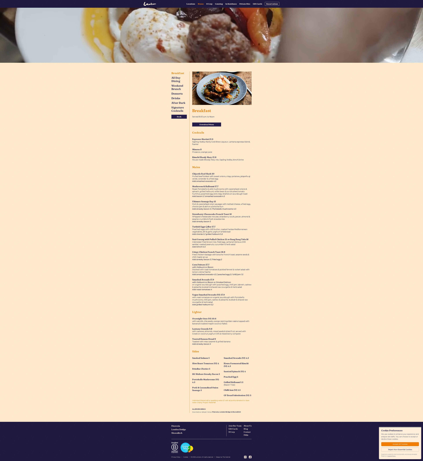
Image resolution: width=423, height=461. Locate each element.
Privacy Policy (175, 457)
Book (179, 117)
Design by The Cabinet (223, 457)
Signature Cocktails (177, 109)
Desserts (177, 93)
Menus (201, 4)
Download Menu (206, 124)
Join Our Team (235, 426)
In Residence (231, 4)
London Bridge (178, 429)
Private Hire (244, 4)
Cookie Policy (391, 456)
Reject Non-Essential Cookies (400, 450)
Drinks (175, 98)
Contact (247, 432)
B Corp (209, 4)
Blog (246, 429)
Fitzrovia (175, 426)
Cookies (185, 457)
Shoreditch (176, 433)
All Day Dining (176, 79)
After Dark (178, 102)
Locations (190, 4)
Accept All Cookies (400, 444)
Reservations (272, 4)
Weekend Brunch (177, 87)
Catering (219, 4)
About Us (248, 426)
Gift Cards (257, 4)
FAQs (246, 435)
